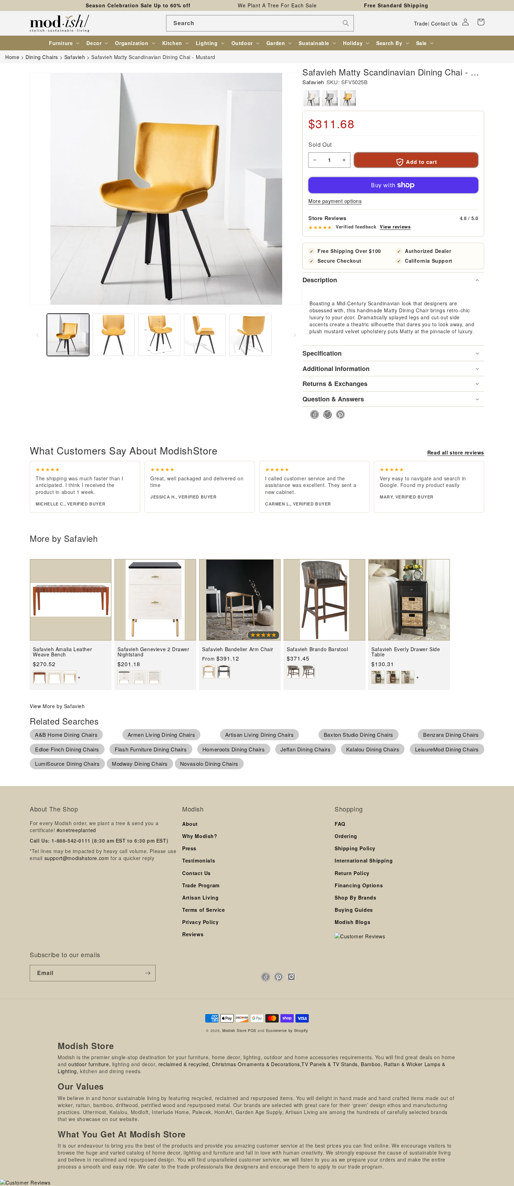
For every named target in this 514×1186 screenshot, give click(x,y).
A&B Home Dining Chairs (66, 734)
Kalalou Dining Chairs (373, 749)
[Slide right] (294, 335)
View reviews (395, 227)
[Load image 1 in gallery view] (68, 335)
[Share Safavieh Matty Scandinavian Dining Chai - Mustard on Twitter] (325, 414)
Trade (421, 23)
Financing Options (359, 885)
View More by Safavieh (57, 706)
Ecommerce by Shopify (287, 1030)
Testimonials (198, 860)
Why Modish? (199, 835)
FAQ (340, 823)
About (190, 823)
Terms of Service (203, 909)
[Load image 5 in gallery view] (250, 335)
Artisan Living (200, 897)
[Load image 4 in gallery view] (205, 335)
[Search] (346, 23)
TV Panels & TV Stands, (330, 1064)
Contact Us (444, 23)
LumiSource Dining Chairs (67, 763)
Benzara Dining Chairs (451, 734)
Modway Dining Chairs (140, 763)
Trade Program (201, 885)
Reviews (193, 934)
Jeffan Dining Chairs (305, 749)
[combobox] (260, 23)
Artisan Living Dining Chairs (259, 734)
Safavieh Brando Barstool (317, 649)
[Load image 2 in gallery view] (114, 335)
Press (189, 848)
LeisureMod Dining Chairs (447, 749)
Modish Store (234, 1030)
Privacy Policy (200, 921)
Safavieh (313, 82)
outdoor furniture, (89, 1064)
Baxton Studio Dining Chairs (358, 734)
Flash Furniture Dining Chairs (151, 749)
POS (252, 1030)
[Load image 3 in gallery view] (159, 335)
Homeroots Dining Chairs (233, 749)
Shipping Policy (355, 848)
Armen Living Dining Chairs (161, 734)
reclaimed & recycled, (184, 1064)
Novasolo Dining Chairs (209, 763)
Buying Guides (354, 909)
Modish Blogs (352, 921)
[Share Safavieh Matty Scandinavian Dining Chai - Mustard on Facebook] (312, 414)
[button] (480, 22)
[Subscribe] (147, 973)
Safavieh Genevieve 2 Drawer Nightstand (153, 652)
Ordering (346, 835)
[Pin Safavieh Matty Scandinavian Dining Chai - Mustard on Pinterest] (338, 414)
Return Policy (352, 873)
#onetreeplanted (76, 830)
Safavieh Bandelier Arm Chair (237, 649)
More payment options (335, 200)
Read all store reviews (455, 452)
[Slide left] (37, 335)
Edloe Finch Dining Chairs (67, 749)
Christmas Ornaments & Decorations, (256, 1064)
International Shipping (364, 860)
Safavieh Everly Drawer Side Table (405, 652)
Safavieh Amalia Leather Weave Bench (62, 652)
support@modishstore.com (76, 857)
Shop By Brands (355, 897)
